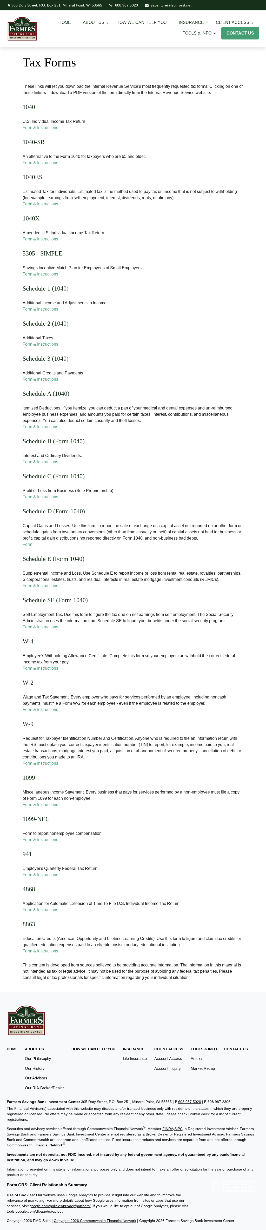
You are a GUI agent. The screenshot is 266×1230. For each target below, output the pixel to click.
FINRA (167, 1129)
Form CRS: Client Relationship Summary (47, 1185)
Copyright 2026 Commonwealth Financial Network (95, 1221)
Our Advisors (36, 1078)
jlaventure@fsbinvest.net (171, 5)
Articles (197, 1058)
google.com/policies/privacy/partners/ (60, 1206)
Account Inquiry (167, 1068)
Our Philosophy (38, 1058)
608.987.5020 (126, 5)
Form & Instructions (40, 127)
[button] (64, 22)
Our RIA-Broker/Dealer (44, 1088)
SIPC (178, 1129)
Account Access (168, 1058)
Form (27, 544)
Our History (35, 1068)
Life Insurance (135, 1058)
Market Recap (203, 1068)
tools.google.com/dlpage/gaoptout (35, 1211)
